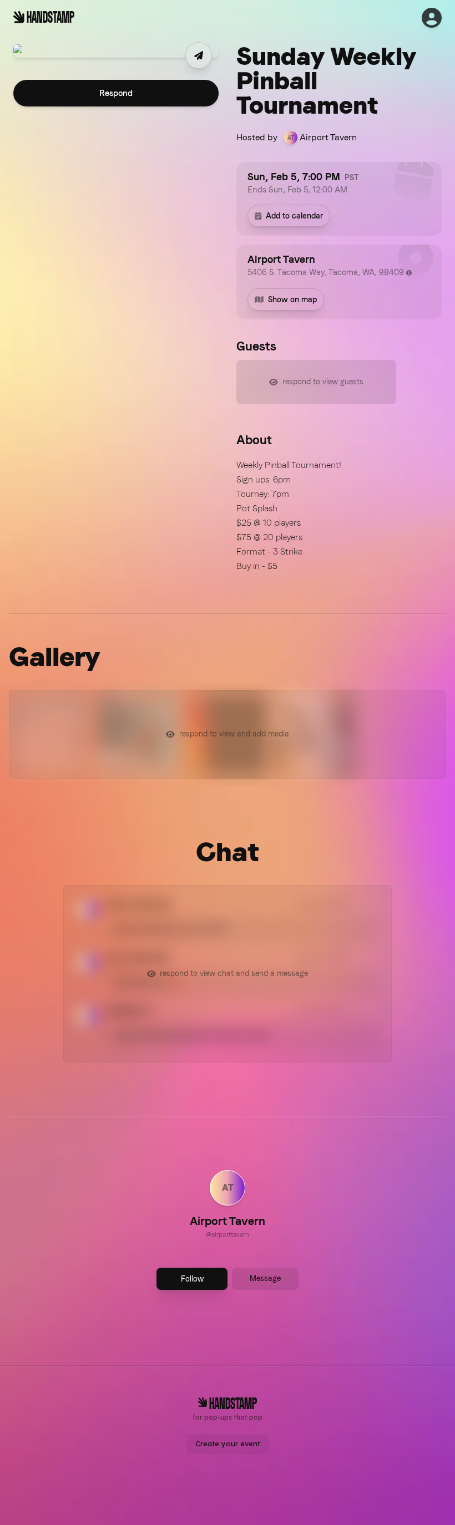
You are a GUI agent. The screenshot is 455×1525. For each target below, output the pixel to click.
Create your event (227, 1443)
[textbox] (339, 515)
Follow (192, 1278)
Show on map (292, 299)
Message (265, 1278)
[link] (227, 1205)
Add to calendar (294, 215)
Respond (116, 93)
